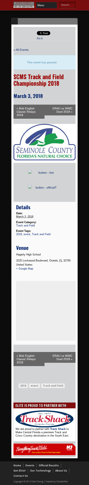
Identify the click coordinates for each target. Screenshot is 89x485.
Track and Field (25, 225)
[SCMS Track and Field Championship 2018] (44, 161)
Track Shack (58, 429)
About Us (61, 470)
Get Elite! (19, 470)
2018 (19, 234)
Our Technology (40, 470)
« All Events (21, 49)
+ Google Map (24, 268)
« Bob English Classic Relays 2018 (26, 112)
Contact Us (20, 476)
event (27, 234)
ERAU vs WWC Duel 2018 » (62, 110)
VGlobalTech (62, 481)
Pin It (39, 38)
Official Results (49, 465)
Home (17, 465)
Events (29, 465)
